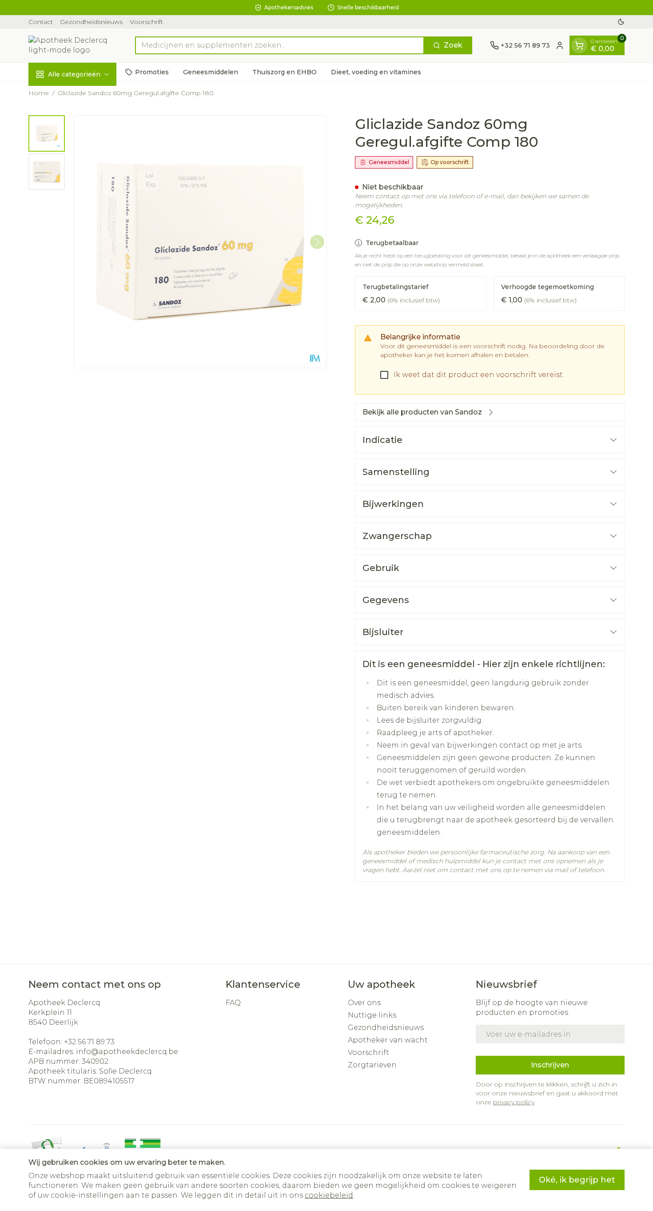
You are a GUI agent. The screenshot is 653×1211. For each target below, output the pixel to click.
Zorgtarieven (372, 1065)
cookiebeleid (329, 1195)
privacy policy (513, 1102)
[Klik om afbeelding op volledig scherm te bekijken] (200, 242)
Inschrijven (550, 1065)
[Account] (559, 45)
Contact (40, 22)
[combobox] (279, 45)
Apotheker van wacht (388, 1040)
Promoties (152, 72)
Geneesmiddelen (210, 72)
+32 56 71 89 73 (89, 1042)
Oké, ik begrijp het (577, 1180)
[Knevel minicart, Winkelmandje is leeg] (579, 45)
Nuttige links (372, 1015)
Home (38, 93)
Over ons (364, 1002)
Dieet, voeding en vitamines (376, 72)
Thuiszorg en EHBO (284, 72)
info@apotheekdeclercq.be (127, 1051)
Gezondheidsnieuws (91, 22)
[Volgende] (317, 242)
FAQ (233, 1002)
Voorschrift (146, 22)
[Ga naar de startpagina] (72, 45)
